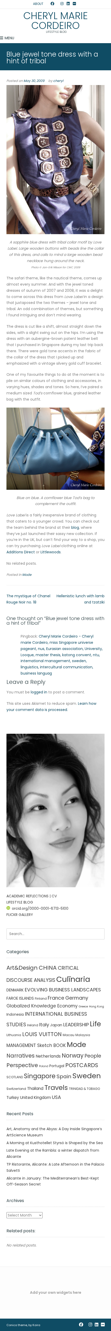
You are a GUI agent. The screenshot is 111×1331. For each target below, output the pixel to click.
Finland (41, 998)
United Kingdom (35, 1097)
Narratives (20, 1055)
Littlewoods (51, 552)
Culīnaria (73, 979)
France (56, 998)
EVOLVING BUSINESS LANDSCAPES (63, 989)
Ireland (32, 1025)
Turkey (12, 1097)
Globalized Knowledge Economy (42, 1006)
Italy (44, 1024)
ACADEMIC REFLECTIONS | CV (31, 896)
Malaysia (82, 1035)
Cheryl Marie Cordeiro (55, 20)
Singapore (40, 1076)
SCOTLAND (14, 1077)
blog (75, 527)
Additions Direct (20, 552)
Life (95, 1024)
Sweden (86, 1076)
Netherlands (48, 1056)
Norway (73, 1056)
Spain (64, 1076)
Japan (56, 1025)
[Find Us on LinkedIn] (68, 4)
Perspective (22, 1065)
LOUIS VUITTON (42, 1034)
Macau (68, 1034)
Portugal (56, 1065)
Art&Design (22, 968)
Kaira (36, 1325)
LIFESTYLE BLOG (19, 902)
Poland (43, 1066)
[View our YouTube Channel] (57, 4)
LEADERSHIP (76, 1024)
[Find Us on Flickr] (74, 4)
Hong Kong (96, 1006)
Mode (26, 574)
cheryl (58, 81)
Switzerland (16, 1088)
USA (56, 1097)
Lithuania (13, 1035)
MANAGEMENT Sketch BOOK (36, 1045)
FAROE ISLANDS (20, 998)
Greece (83, 1006)
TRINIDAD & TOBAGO (84, 1089)
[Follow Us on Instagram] (62, 4)
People (93, 1055)
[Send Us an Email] (47, 4)
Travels (56, 1087)
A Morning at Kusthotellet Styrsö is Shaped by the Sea (54, 1142)
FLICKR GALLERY (19, 914)
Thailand (35, 1088)
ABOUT (38, 4)
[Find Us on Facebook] (52, 4)
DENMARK (15, 990)
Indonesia (15, 1014)
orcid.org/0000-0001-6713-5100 (40, 908)
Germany (76, 998)
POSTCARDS (81, 1065)
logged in (39, 692)
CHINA (48, 968)
